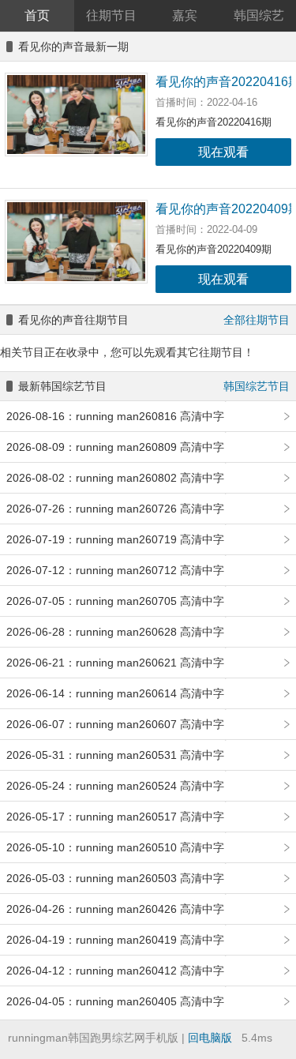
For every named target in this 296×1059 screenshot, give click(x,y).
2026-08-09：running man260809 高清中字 (115, 447)
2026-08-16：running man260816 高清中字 (115, 416)
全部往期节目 (256, 319)
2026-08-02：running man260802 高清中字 (115, 477)
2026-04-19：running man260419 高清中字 (115, 939)
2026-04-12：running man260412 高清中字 (115, 970)
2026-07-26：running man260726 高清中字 (115, 508)
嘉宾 (184, 15)
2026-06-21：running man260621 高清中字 (115, 662)
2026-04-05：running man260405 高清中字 (115, 1001)
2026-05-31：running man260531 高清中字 (115, 755)
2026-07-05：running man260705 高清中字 (115, 601)
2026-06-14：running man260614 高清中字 (115, 693)
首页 (37, 15)
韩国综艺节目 (256, 386)
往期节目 (111, 15)
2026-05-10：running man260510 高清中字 (115, 847)
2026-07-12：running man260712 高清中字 (115, 570)
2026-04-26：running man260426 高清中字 (115, 909)
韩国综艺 (259, 15)
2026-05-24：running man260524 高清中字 (115, 785)
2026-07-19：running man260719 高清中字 (115, 539)
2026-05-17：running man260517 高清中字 (115, 816)
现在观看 (223, 152)
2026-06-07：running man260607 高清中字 (115, 724)
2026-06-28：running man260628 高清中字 (115, 631)
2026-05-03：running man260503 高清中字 (115, 878)
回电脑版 (210, 1037)
